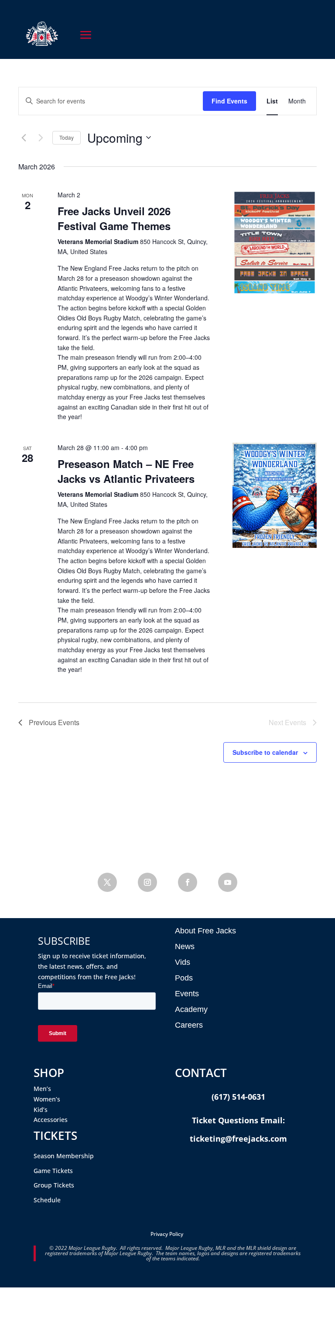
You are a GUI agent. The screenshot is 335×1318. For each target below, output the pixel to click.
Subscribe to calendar (265, 752)
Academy (191, 1009)
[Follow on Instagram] (147, 882)
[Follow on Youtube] (227, 882)
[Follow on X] (107, 882)
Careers (189, 1025)
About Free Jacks (205, 930)
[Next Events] (40, 137)
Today (66, 137)
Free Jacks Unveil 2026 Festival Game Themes (114, 218)
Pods (184, 978)
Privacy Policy (166, 1234)
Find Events (229, 100)
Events (187, 993)
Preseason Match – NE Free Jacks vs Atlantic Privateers (126, 471)
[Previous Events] (23, 137)
